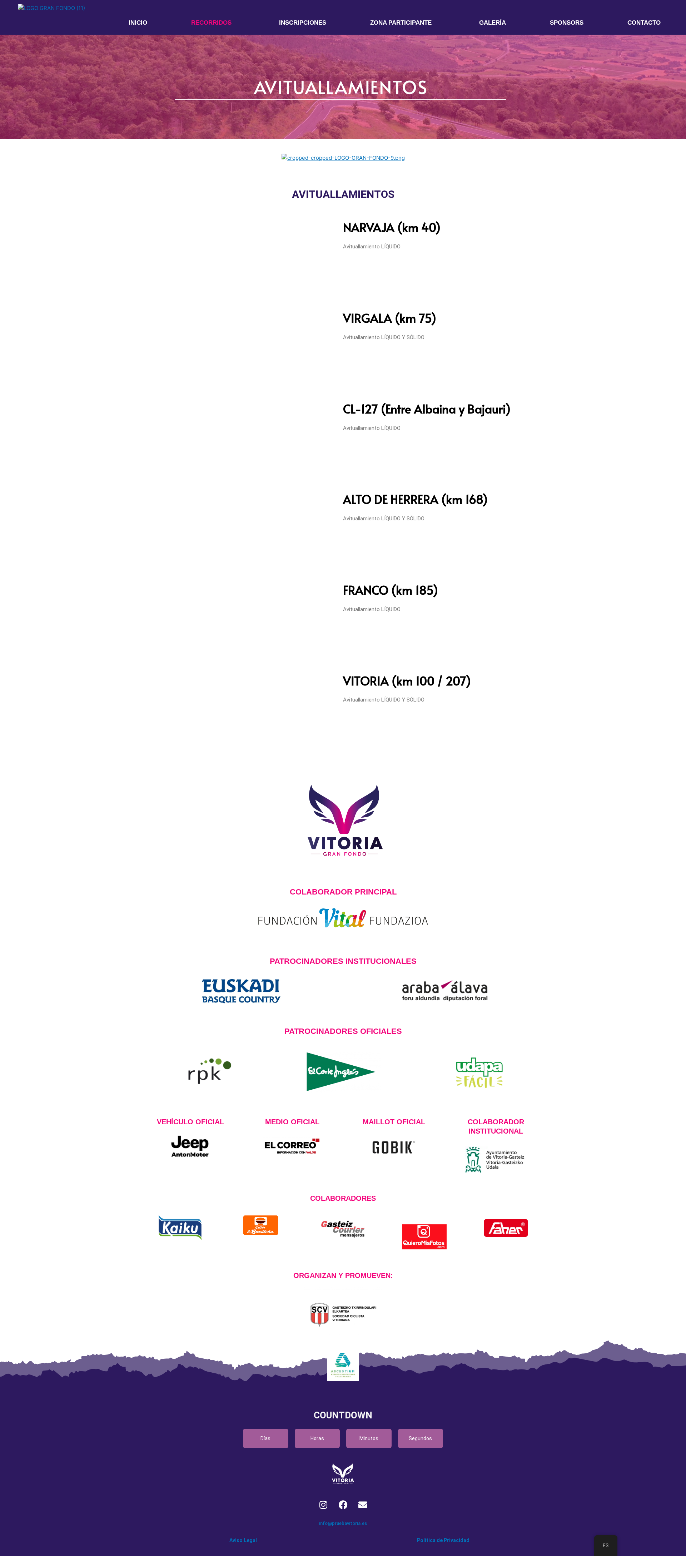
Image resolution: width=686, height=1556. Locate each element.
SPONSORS (566, 22)
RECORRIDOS (211, 22)
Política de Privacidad (443, 1540)
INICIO (138, 22)
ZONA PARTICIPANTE (401, 22)
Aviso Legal (243, 1540)
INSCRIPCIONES (302, 22)
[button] (213, 22)
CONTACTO (644, 22)
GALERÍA (492, 22)
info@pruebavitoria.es (343, 1523)
